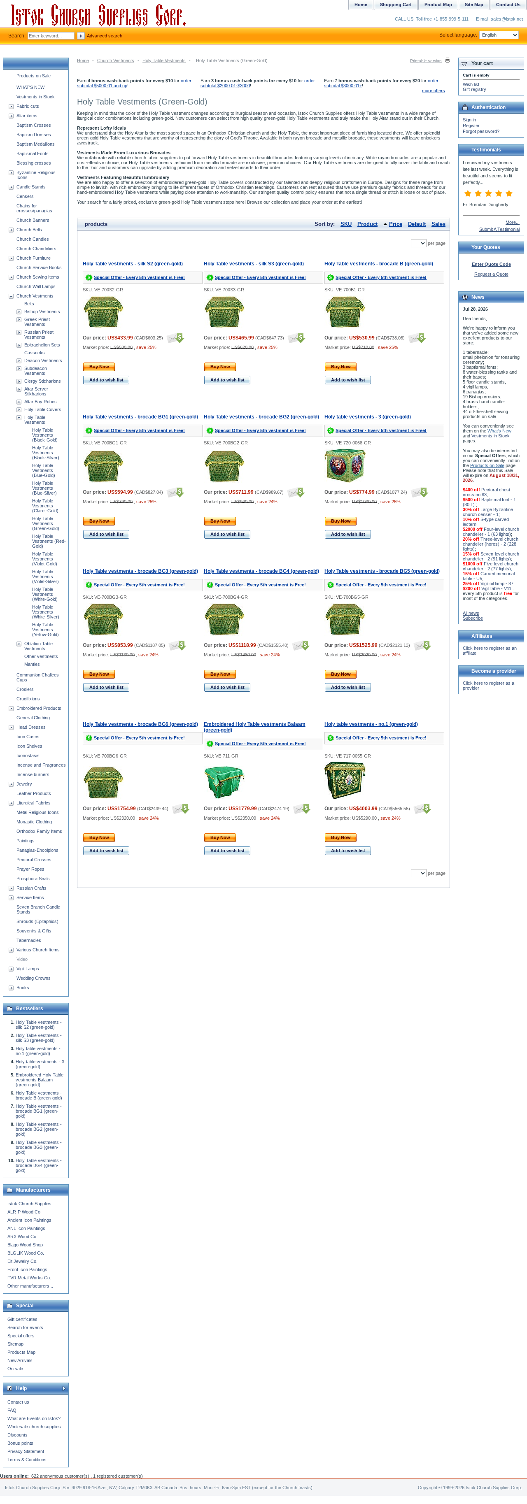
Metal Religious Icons (37, 812)
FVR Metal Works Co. (29, 1277)
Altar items (26, 115)
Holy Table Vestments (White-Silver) (45, 611)
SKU (346, 224)
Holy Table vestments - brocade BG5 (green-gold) (382, 571)
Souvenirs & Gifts (33, 930)
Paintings (25, 840)
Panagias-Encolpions (37, 850)
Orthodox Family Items (39, 831)
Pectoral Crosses (33, 859)
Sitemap (15, 1343)
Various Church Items (38, 949)
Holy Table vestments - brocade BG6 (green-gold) (140, 724)
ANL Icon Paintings (26, 1228)
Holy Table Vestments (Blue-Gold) (43, 470)
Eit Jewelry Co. (22, 1261)
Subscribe (473, 618)
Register (471, 125)
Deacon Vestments (43, 360)
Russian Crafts (31, 888)
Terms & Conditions (27, 1459)
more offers (433, 90)
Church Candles (32, 239)
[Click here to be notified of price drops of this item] (174, 337)
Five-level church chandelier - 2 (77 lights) (490, 566)
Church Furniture (33, 258)
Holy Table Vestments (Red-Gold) (49, 541)
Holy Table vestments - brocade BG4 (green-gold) (261, 571)
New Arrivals (20, 1360)
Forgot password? (481, 131)
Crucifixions (28, 698)
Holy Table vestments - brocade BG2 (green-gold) (261, 417)
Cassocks (34, 352)
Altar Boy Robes (40, 401)
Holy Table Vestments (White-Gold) (45, 594)
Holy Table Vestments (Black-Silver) (45, 452)
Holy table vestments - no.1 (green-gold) (371, 724)
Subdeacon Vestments (35, 371)
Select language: (458, 35)
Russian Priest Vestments (39, 334)
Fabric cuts (27, 106)
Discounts (17, 1434)
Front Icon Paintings (27, 1269)
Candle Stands (31, 186)
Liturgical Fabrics (33, 802)
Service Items (30, 897)
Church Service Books (39, 267)
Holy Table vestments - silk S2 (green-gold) (133, 264)
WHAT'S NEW (30, 87)
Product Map (438, 4)
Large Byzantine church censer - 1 (488, 512)
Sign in (469, 119)
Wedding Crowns (33, 978)
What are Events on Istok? (34, 1418)
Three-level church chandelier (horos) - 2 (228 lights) (490, 544)
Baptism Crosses (33, 125)
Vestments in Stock (35, 96)
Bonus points (20, 1443)
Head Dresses (31, 727)
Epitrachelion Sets (42, 344)
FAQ (11, 1410)
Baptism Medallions (35, 144)
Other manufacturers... (30, 1285)
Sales (438, 224)
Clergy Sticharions (42, 381)
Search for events (25, 1327)
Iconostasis (28, 755)
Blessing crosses (33, 162)
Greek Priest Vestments (37, 322)
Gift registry (474, 89)
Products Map (21, 1352)
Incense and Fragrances (41, 764)
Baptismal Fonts (32, 153)
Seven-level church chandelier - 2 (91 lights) (491, 556)
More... (513, 222)
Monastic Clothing (34, 821)
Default (417, 224)
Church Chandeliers (36, 248)
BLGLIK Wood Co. (25, 1253)
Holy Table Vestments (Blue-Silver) (44, 488)
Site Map (474, 4)
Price (395, 224)
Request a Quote (491, 274)
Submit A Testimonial (499, 229)
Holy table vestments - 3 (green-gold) (367, 417)
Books (22, 987)
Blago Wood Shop (25, 1244)
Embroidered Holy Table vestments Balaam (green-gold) (39, 1079)
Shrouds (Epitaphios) (37, 921)
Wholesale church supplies (34, 1426)
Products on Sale (33, 75)
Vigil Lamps (27, 968)
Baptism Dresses (33, 134)
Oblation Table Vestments (38, 646)
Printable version (426, 60)
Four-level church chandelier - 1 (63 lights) (491, 532)
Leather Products (33, 793)
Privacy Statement (25, 1451)
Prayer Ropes (30, 869)
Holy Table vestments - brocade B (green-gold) (378, 264)
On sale (15, 1368)
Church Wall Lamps (36, 286)
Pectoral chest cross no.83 (486, 492)
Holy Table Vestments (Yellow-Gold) (45, 629)
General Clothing (33, 717)
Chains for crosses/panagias (34, 208)
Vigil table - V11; (497, 588)
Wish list (471, 84)
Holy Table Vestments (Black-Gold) (45, 435)
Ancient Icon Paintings (29, 1220)
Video (22, 959)
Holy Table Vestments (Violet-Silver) (45, 576)
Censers (25, 196)
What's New (499, 430)
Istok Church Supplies (29, 1203)
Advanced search (104, 35)
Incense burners (32, 774)
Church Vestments (115, 60)
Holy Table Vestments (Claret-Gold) (45, 505)
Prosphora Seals (33, 878)
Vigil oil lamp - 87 (496, 583)
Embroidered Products (38, 708)
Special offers (21, 1335)
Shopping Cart (396, 4)
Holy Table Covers (42, 409)
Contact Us (508, 4)
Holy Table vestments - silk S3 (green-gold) (254, 264)
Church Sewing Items (37, 276)
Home (83, 60)
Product (367, 224)
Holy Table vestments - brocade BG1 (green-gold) (140, 417)
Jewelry (24, 783)
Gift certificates (22, 1319)
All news (471, 613)
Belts (29, 303)
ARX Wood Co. (22, 1236)
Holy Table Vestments (164, 60)
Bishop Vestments (42, 311)
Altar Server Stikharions (36, 391)
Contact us (18, 1401)
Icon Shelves (29, 746)
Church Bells (29, 229)
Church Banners (32, 220)
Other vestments (41, 656)
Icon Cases (28, 736)
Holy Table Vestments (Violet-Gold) (44, 558)
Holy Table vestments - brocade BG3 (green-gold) (140, 571)
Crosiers (25, 689)
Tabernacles (28, 940)
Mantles (32, 664)
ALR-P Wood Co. (24, 1211)
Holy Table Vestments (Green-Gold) (45, 523)
